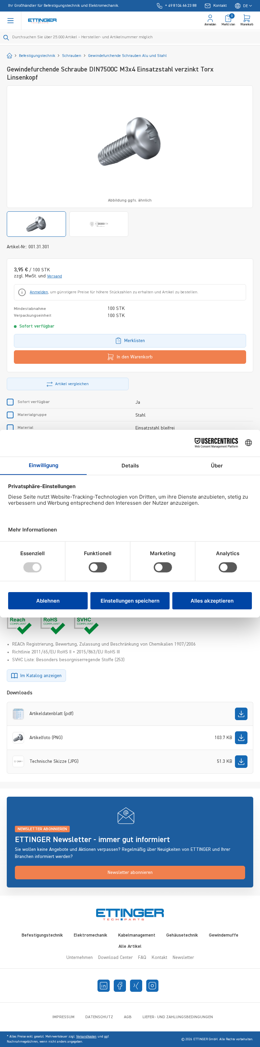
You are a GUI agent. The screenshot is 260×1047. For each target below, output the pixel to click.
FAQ (142, 957)
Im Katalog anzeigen (41, 675)
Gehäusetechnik (182, 935)
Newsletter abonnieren (130, 872)
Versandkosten (86, 1036)
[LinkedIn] (104, 986)
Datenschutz (99, 1017)
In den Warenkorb (135, 357)
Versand (54, 276)
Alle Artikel (130, 946)
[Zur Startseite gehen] (42, 20)
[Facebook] (120, 986)
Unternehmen (79, 957)
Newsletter (183, 957)
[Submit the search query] (6, 37)
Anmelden (39, 292)
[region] (130, 161)
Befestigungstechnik (42, 935)
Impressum (63, 1017)
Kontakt (159, 957)
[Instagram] (152, 986)
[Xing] (136, 986)
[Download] (241, 714)
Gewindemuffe (223, 935)
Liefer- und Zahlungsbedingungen (178, 1017)
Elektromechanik (90, 935)
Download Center (115, 957)
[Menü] (10, 21)
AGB (128, 1017)
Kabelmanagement (136, 935)
